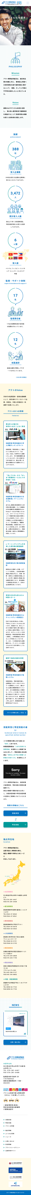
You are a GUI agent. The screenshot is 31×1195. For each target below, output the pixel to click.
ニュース (7, 1136)
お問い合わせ (8, 1141)
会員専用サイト (9, 1150)
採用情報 (7, 1144)
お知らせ (8, 1028)
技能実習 (15, 813)
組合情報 (7, 1130)
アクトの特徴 (8, 1126)
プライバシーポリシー (11, 1147)
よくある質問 (8, 1133)
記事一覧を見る (15, 1042)
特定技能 (15, 825)
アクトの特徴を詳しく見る (15, 713)
